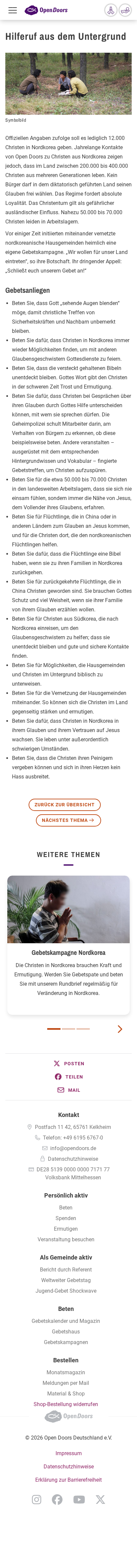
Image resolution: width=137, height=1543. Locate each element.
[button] (68, 1063)
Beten (65, 1207)
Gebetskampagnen (66, 1342)
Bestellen (65, 1360)
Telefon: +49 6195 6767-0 (73, 1138)
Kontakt (68, 1114)
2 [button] (68, 1029)
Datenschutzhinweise (73, 1159)
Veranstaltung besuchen (66, 1239)
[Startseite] (46, 10)
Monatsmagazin (66, 1372)
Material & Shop (66, 1393)
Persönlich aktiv (66, 1195)
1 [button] (54, 1029)
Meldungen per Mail (66, 1383)
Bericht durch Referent (66, 1269)
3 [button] (83, 1029)
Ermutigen (66, 1229)
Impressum (69, 1453)
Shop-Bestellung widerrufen (66, 1404)
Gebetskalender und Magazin (66, 1321)
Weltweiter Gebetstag (66, 1280)
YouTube (79, 1500)
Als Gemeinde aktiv (66, 1257)
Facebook (57, 1500)
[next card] (119, 1028)
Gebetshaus (66, 1331)
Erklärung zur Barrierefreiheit (68, 1480)
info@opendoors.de (73, 1148)
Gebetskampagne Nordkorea (68, 952)
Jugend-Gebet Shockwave (66, 1291)
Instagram (37, 1500)
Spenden (66, 1218)
